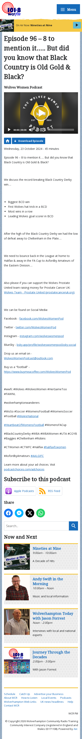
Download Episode (30, 141)
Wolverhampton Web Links (20, 701)
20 (37, 130)
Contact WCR (11, 705)
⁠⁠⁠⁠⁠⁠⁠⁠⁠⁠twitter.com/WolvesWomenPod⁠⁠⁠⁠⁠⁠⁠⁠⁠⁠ (36, 327)
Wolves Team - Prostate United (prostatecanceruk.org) (39, 292)
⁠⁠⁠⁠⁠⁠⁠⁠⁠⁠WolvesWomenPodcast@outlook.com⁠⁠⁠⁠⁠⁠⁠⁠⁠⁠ (28, 358)
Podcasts (65, 698)
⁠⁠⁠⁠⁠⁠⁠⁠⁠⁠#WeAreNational (27, 416)
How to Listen (29, 698)
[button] (41, 113)
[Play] (9, 130)
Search (73, 525)
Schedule (9, 694)
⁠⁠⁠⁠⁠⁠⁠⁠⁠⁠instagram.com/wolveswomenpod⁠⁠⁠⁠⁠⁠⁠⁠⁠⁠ (42, 336)
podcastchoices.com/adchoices (24, 469)
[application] (41, 113)
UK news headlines (52, 701)
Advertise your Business (48, 694)
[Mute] (31, 130)
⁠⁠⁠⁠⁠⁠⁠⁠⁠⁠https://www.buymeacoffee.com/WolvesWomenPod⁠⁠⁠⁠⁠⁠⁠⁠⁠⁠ (37, 372)
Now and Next (20, 536)
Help (70, 701)
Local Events (48, 698)
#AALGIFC (37, 456)
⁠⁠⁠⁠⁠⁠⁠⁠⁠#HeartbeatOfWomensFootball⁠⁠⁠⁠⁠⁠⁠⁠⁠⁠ (24, 425)
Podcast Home (7, 141)
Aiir (75, 729)
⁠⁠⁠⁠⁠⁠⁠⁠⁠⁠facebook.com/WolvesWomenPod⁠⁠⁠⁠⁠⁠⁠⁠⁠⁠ (41, 318)
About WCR (10, 698)
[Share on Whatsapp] (40, 513)
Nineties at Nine (41, 25)
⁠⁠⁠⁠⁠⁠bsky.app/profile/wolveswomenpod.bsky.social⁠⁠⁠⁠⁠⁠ (46, 345)
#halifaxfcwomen (55, 447)
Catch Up (24, 694)
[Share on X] (29, 513)
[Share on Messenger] (19, 513)
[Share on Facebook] (8, 513)
